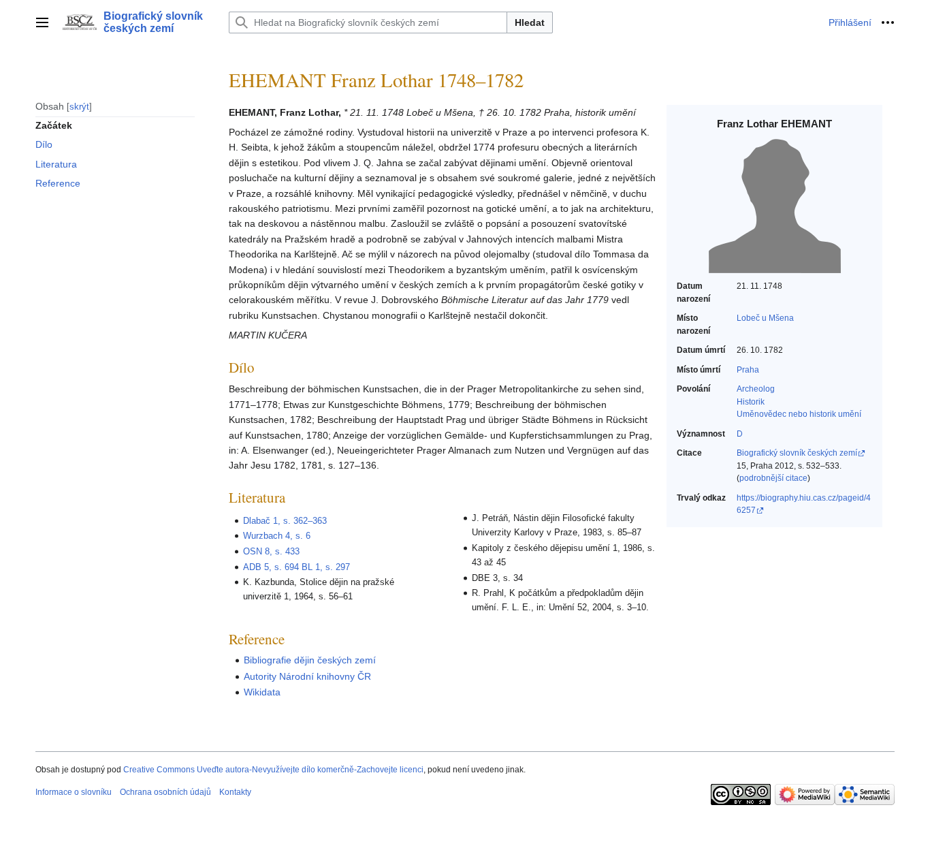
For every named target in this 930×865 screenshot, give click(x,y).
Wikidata (262, 692)
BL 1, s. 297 (326, 567)
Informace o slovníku (73, 792)
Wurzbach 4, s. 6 (276, 536)
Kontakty (235, 792)
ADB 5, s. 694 (271, 567)
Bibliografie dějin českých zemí (310, 660)
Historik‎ (751, 402)
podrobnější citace (773, 478)
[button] (42, 22)
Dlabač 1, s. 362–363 (285, 521)
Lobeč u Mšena (765, 318)
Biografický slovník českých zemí (797, 453)
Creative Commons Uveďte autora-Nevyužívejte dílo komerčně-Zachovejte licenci (273, 769)
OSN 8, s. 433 (271, 551)
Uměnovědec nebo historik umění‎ (799, 414)
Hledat (530, 22)
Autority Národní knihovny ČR (307, 676)
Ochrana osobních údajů (165, 792)
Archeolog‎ (756, 389)
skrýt (79, 106)
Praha (748, 370)
